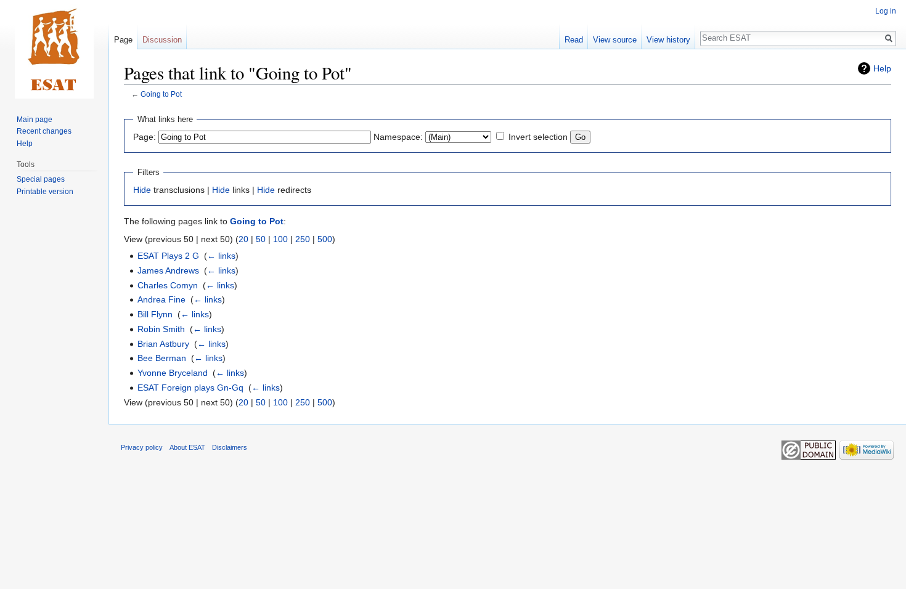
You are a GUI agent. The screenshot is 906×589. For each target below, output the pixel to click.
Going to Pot (161, 94)
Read (574, 39)
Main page (34, 119)
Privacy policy (142, 447)
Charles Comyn (167, 285)
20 (243, 239)
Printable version (45, 191)
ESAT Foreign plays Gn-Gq (190, 387)
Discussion (162, 39)
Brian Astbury (163, 344)
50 (261, 239)
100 (280, 239)
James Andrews (168, 270)
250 (302, 239)
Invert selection (538, 137)
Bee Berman (161, 358)
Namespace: (398, 137)
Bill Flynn (155, 314)
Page (123, 39)
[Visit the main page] (54, 49)
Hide (142, 190)
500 (324, 239)
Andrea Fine (161, 299)
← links (221, 256)
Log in (885, 11)
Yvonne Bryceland (172, 373)
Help (882, 68)
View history (668, 39)
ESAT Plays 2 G (168, 256)
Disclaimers (229, 447)
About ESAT (187, 447)
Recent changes (44, 131)
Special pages (41, 179)
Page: (144, 137)
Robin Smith (161, 329)
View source (615, 39)
